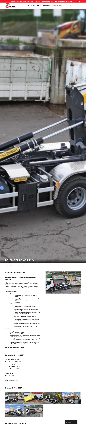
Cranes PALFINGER (46, 5)
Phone (74, 4)
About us (33, 5)
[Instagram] (79, 1)
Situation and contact (57, 5)
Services (39, 5)
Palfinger (11, 265)
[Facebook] (77, 1)
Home (28, 5)
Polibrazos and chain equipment (20, 265)
